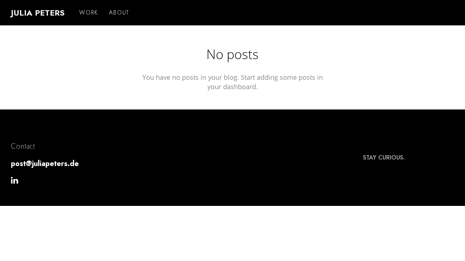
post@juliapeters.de (45, 163)
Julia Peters (38, 13)
